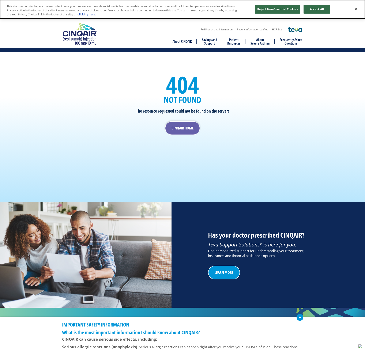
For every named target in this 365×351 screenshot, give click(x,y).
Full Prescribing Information (217, 29)
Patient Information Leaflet (252, 29)
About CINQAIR (182, 41)
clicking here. (87, 14)
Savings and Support (209, 41)
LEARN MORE (224, 272)
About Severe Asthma (260, 41)
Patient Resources (233, 41)
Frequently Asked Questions (291, 41)
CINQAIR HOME (183, 128)
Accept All (317, 9)
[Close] (356, 9)
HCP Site (277, 29)
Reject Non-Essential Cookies (277, 9)
